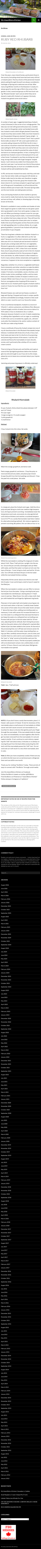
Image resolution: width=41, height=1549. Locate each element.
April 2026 (4, 892)
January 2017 (5, 1268)
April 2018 (4, 1215)
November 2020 (6, 1106)
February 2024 (5, 969)
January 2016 (5, 1310)
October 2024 (5, 941)
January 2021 (5, 1099)
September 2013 (6, 1408)
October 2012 (5, 1447)
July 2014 (4, 1373)
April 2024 (4, 962)
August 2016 (5, 1285)
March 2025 (5, 923)
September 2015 (6, 1324)
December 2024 (6, 934)
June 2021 (4, 1081)
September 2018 (6, 1197)
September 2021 (6, 1071)
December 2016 (6, 1271)
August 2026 (5, 885)
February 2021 (5, 1095)
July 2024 (4, 952)
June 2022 (4, 1039)
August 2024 (5, 948)
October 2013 (5, 1405)
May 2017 (4, 1254)
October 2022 (5, 1025)
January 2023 (5, 1015)
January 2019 (5, 1183)
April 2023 (4, 1004)
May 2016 (4, 1296)
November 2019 (6, 1148)
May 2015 (4, 1338)
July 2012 (4, 1457)
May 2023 (4, 1001)
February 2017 (5, 1264)
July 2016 (4, 1289)
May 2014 (4, 1380)
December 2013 (6, 1397)
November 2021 (6, 1064)
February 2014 (5, 1390)
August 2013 (5, 1412)
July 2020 (4, 1120)
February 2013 (5, 1433)
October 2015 (5, 1320)
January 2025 (5, 930)
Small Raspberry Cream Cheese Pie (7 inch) (14, 1495)
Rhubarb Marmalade (9, 786)
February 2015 (5, 1348)
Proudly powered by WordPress (9, 1546)
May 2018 (4, 1211)
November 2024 (6, 937)
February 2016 (5, 1306)
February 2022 (5, 1053)
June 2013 (4, 1419)
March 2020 (5, 1134)
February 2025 (5, 927)
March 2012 (5, 1471)
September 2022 (6, 1029)
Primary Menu (38, 20)
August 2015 (5, 1327)
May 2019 (4, 1169)
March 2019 (5, 1176)
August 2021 (5, 1074)
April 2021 (4, 1088)
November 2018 (6, 1190)
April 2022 (4, 1046)
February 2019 (5, 1180)
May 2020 (4, 1127)
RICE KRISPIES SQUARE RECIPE (11, 1507)
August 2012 (5, 1454)
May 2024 (4, 959)
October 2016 (5, 1278)
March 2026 (5, 895)
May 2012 (4, 1464)
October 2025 (5, 909)
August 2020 (5, 1117)
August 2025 (5, 916)
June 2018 (4, 1208)
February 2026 (5, 899)
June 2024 (4, 955)
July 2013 (4, 1415)
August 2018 (5, 1201)
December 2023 (6, 976)
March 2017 (5, 1261)
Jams (8, 36)
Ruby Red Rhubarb (17, 39)
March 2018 (5, 1218)
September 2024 (6, 944)
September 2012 (6, 1450)
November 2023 (6, 980)
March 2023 (5, 1008)
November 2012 (6, 1443)
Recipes (13, 36)
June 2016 (4, 1292)
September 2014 (6, 1366)
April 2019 (4, 1173)
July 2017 (4, 1246)
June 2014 (4, 1376)
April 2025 (4, 920)
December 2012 (6, 1440)
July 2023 (4, 994)
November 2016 (6, 1275)
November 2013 (6, 1401)
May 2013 (4, 1422)
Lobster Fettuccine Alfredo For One (12, 1498)
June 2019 (4, 1166)
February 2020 (5, 1138)
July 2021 (4, 1078)
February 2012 (5, 1475)
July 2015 (4, 1331)
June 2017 (4, 1250)
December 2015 (6, 1313)
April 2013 (4, 1426)
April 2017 (4, 1257)
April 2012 (4, 1468)
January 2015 (5, 1352)
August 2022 (5, 1032)
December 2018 (6, 1187)
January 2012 (5, 1478)
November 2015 (6, 1317)
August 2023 (5, 990)
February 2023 (5, 1011)
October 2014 (5, 1362)
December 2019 (6, 1145)
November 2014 (6, 1359)
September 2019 (6, 1155)
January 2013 (5, 1436)
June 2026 (4, 888)
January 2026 (5, 902)
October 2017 (5, 1236)
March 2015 (5, 1345)
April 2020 (4, 1131)
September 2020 (6, 1113)
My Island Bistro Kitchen (11, 20)
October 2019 (5, 1152)
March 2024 (5, 966)
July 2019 (4, 1162)
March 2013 (5, 1429)
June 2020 (4, 1124)
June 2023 (4, 997)
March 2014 (5, 1387)
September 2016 (6, 1282)
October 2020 (5, 1110)
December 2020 (6, 1103)
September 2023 (6, 987)
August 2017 (5, 1243)
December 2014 (6, 1355)
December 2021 (6, 1060)
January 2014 (5, 1394)
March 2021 (5, 1092)
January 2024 (5, 973)
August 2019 (5, 1159)
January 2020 (5, 1141)
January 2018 (5, 1225)
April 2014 (4, 1383)
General (3, 36)
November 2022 (6, 1022)
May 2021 (4, 1085)
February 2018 (5, 1222)
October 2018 (5, 1194)
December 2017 (6, 1229)
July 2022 (4, 1036)
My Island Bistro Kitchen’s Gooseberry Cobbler (15, 1491)
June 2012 (4, 1461)
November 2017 (6, 1232)
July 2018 (4, 1204)
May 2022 (4, 1043)
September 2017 (6, 1239)
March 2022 (5, 1050)
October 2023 (5, 983)
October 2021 (5, 1067)
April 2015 (4, 1341)
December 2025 (6, 906)
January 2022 (5, 1057)
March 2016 (5, 1303)
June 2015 (4, 1334)
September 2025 (6, 913)
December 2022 (6, 1018)
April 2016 (4, 1299)
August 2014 (5, 1369)
